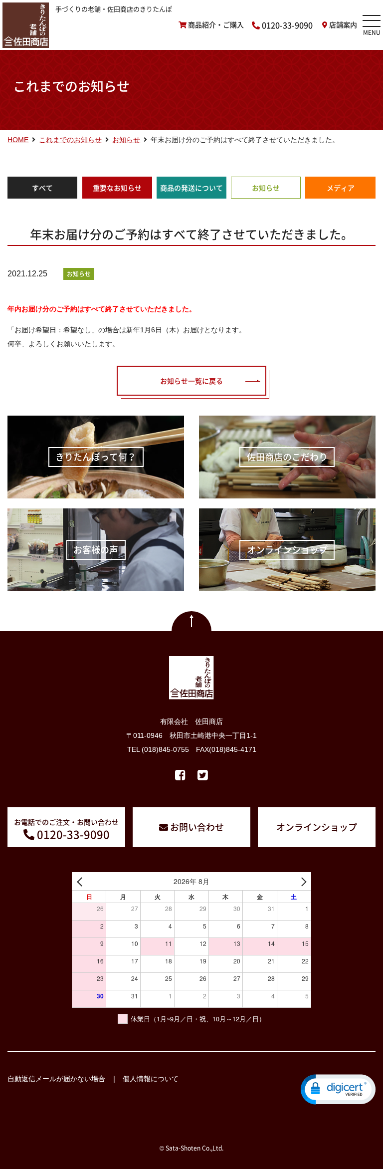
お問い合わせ (197, 827)
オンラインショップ (316, 827)
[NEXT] (301, 881)
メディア (341, 188)
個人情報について (151, 1079)
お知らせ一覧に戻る (191, 381)
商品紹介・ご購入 (216, 24)
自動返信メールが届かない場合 (56, 1079)
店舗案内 (343, 24)
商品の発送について (191, 188)
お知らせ (266, 188)
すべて (42, 188)
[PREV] (81, 881)
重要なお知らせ (117, 188)
